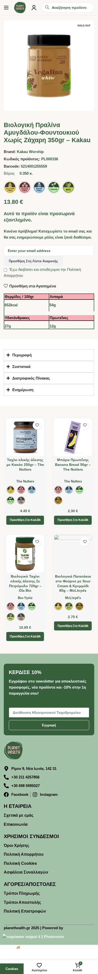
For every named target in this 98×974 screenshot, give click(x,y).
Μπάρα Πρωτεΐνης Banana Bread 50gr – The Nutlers (73, 464)
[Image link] (14, 750)
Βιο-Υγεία (25, 598)
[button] (25, 520)
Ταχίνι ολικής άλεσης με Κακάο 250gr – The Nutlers (25, 464)
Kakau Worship (30, 151)
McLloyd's (73, 598)
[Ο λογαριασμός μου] (34, 8)
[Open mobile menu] (6, 8)
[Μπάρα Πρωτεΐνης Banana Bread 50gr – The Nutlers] (73, 437)
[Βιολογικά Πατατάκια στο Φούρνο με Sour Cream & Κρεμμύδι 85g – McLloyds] (73, 554)
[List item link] (49, 815)
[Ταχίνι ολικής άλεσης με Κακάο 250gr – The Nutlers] (25, 437)
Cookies (12, 969)
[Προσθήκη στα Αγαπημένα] (37, 425)
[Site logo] (20, 7)
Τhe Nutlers (25, 481)
